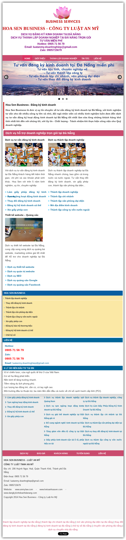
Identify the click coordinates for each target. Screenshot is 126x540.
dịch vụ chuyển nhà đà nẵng (63, 529)
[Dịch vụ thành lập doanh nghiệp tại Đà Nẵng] (67, 165)
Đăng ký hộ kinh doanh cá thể (24, 205)
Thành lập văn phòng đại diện (67, 201)
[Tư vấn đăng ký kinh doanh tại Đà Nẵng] (24, 165)
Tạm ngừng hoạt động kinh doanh (26, 196)
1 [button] (59, 99)
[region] (62, 78)
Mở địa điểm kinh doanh (64, 205)
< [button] (6, 77)
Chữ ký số (10, 335)
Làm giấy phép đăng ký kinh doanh (26, 192)
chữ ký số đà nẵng (81, 525)
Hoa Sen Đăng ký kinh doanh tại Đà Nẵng (62, 14)
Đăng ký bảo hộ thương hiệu (19, 326)
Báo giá (41, 453)
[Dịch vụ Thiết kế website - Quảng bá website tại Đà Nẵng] (24, 240)
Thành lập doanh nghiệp (64, 192)
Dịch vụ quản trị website (21, 271)
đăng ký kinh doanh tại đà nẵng (54, 525)
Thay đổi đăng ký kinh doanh (23, 201)
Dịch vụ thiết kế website (20, 267)
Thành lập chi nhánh (62, 196)
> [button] (119, 77)
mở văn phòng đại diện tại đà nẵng (95, 522)
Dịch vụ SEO (14, 276)
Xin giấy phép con (17, 209)
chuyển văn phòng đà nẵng (107, 525)
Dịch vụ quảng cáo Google (22, 280)
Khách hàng (61, 453)
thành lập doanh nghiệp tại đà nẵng (21, 522)
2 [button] (63, 99)
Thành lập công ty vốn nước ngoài (70, 209)
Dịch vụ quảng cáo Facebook (23, 284)
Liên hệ (102, 453)
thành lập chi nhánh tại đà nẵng (58, 522)
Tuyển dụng (83, 453)
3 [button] (67, 99)
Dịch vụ (24, 453)
